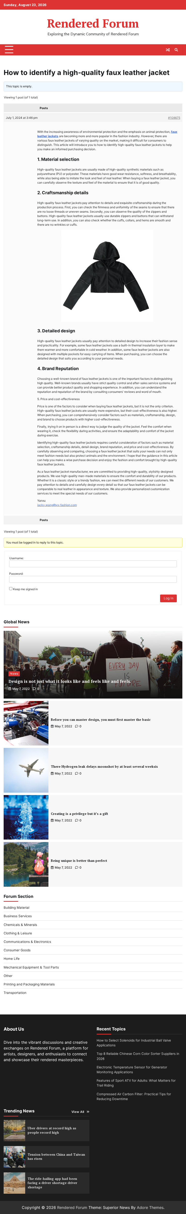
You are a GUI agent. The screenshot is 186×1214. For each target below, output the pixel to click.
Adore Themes (150, 1207)
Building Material (16, 907)
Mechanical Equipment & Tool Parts (31, 967)
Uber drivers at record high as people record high (52, 1130)
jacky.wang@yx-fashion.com (57, 505)
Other (8, 976)
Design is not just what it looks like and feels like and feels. (69, 681)
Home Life (12, 959)
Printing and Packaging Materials (29, 984)
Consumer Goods (17, 950)
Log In (168, 598)
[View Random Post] (167, 49)
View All (77, 1112)
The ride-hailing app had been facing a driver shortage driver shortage (52, 1183)
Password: (16, 573)
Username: (16, 558)
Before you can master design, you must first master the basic (101, 719)
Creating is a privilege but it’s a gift (79, 814)
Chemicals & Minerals (20, 925)
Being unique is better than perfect (79, 860)
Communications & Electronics (27, 942)
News (14, 673)
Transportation (15, 993)
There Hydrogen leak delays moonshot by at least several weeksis (104, 766)
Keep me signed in (25, 589)
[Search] (176, 49)
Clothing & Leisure (18, 933)
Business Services (18, 916)
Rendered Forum (93, 23)
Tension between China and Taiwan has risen (56, 1156)
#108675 (174, 117)
